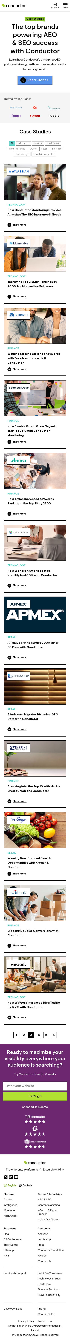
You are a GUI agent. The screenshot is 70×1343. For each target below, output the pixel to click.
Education (23, 143)
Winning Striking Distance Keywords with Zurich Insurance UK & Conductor (33, 358)
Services (56, 149)
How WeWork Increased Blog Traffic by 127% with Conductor (33, 1005)
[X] (5, 1177)
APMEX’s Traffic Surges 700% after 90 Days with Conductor (33, 645)
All (12, 143)
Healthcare (53, 143)
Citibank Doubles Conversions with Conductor (33, 933)
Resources (10, 1228)
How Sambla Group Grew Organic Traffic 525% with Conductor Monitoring (32, 431)
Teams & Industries (50, 1194)
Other (33, 149)
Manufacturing (17, 149)
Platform (9, 1194)
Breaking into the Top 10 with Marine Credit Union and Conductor (33, 789)
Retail (44, 149)
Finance (38, 143)
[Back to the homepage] (14, 6)
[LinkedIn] (11, 1177)
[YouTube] (16, 1177)
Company (44, 1228)
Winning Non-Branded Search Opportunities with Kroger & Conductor (29, 863)
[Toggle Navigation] (65, 6)
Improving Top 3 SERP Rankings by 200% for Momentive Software (32, 284)
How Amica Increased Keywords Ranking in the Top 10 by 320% (30, 501)
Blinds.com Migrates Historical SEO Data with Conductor (32, 717)
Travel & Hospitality (44, 154)
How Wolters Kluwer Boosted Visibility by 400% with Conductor (32, 573)
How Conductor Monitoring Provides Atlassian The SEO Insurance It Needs (34, 212)
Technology (22, 154)
